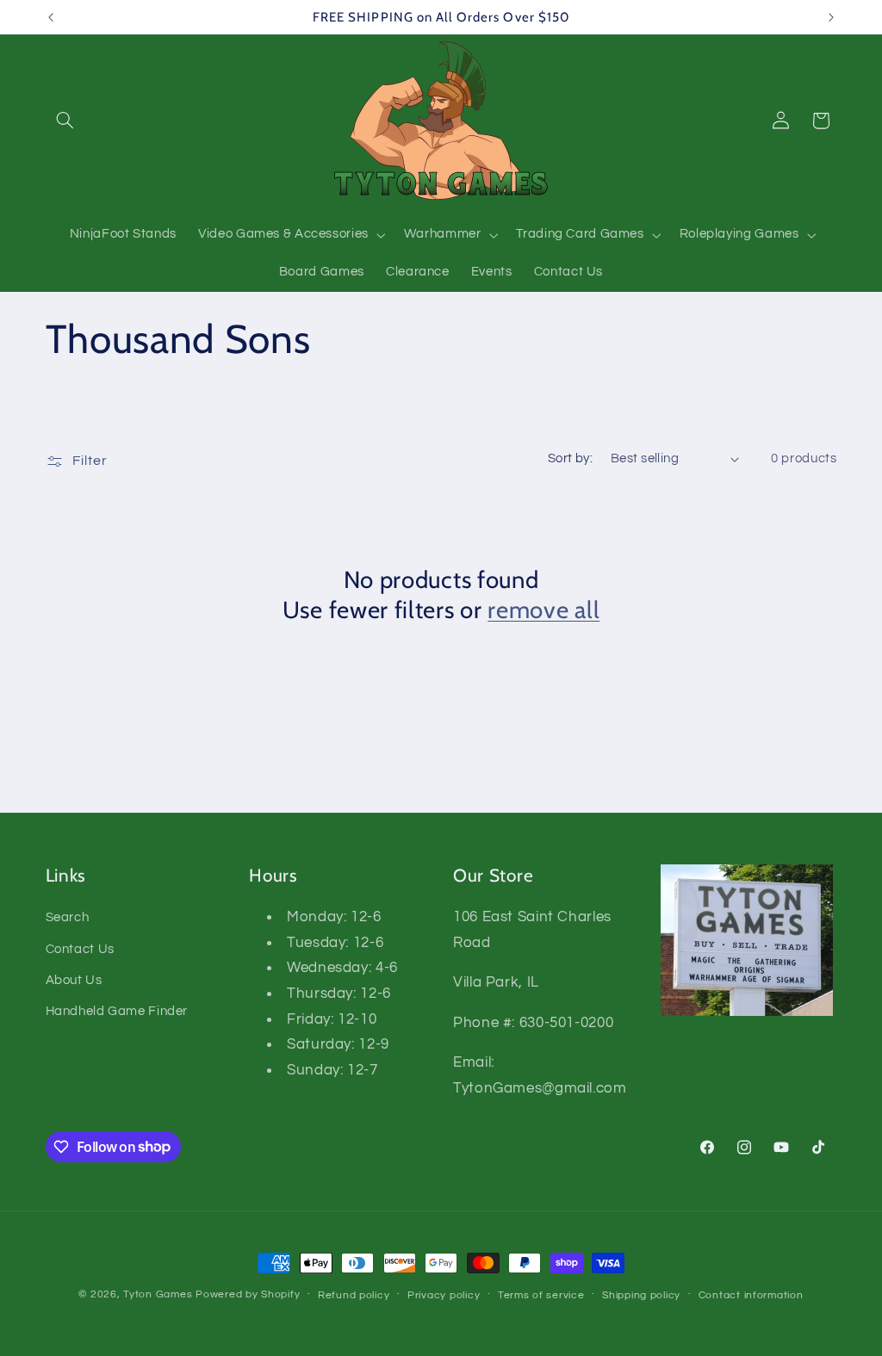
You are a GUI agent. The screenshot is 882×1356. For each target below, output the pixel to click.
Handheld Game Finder (117, 1011)
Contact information (751, 1295)
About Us (74, 980)
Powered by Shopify (248, 1294)
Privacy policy (443, 1295)
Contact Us (80, 949)
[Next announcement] (831, 17)
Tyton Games (157, 1294)
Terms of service (541, 1295)
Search (68, 917)
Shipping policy (641, 1295)
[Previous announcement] (51, 17)
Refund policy (354, 1295)
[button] (65, 120)
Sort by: (570, 458)
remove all (543, 609)
